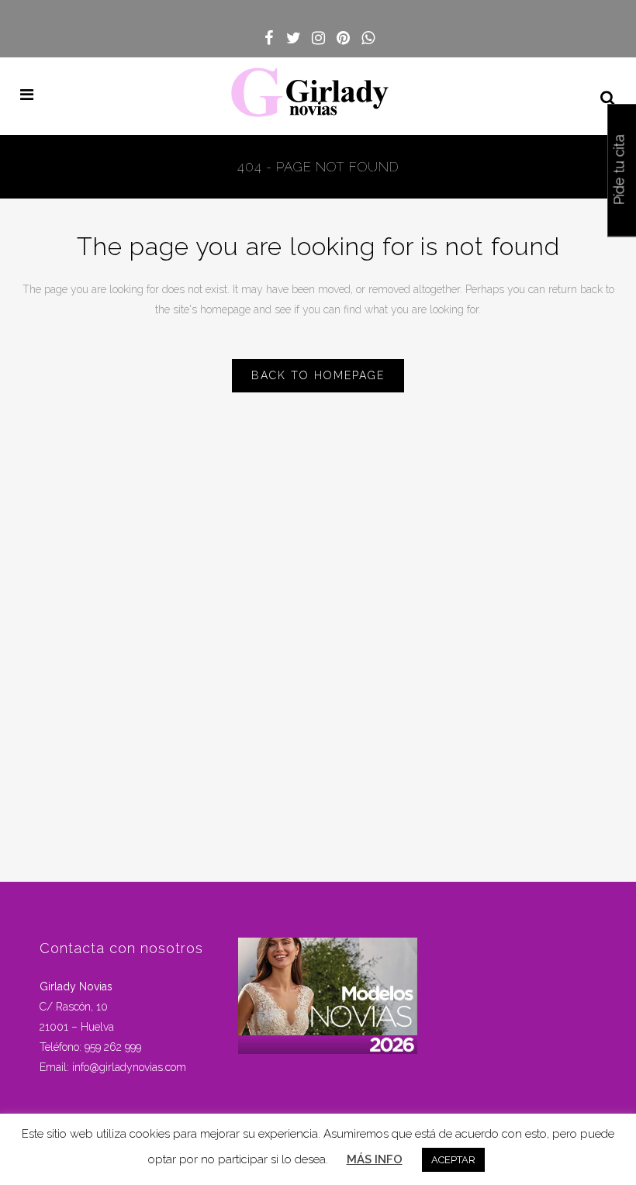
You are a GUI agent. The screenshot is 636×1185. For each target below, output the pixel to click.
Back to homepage (318, 375)
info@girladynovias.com (129, 1067)
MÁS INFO (375, 1159)
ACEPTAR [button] (453, 1160)
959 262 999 (113, 1047)
